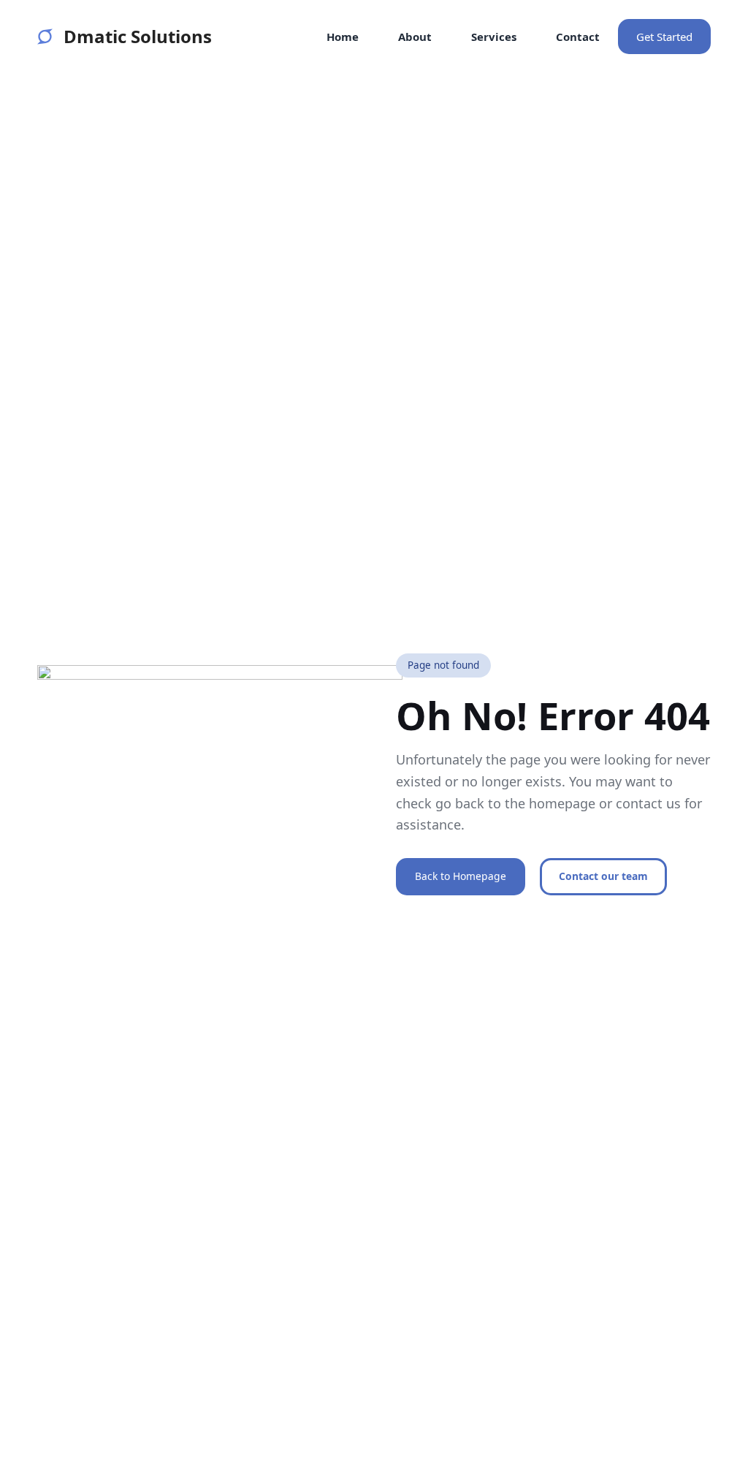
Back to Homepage (460, 876)
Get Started (664, 36)
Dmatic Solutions (137, 36)
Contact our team (603, 876)
